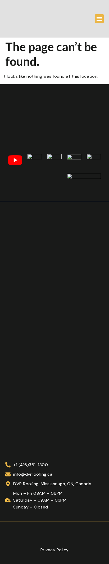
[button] (99, 18)
